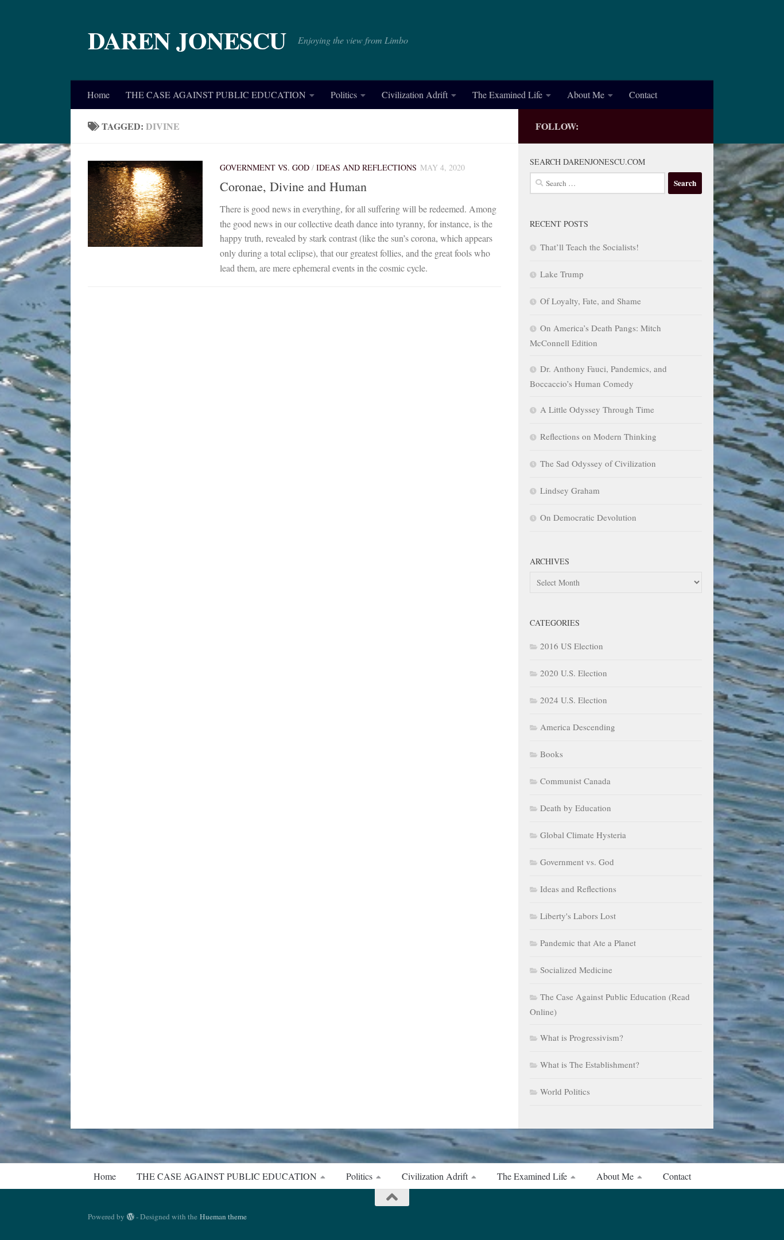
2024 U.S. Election (573, 700)
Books (551, 754)
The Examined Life (507, 94)
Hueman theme (223, 1216)
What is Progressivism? (581, 1037)
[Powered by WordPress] (130, 1216)
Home (98, 94)
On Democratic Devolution (588, 517)
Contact (643, 94)
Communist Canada (575, 780)
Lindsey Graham (570, 490)
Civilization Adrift (415, 94)
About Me (585, 94)
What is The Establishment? (589, 1064)
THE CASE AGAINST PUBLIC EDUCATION (216, 94)
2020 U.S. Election (573, 673)
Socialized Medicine (576, 969)
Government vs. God (264, 167)
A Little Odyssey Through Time (597, 409)
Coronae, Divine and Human (293, 186)
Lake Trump (562, 274)
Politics (344, 94)
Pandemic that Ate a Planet (588, 942)
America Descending (577, 727)
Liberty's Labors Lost (578, 915)
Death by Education (575, 807)
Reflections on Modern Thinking (598, 436)
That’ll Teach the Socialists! (589, 247)
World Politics (565, 1091)
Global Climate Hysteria (583, 834)
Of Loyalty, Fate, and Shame (590, 301)
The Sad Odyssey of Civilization (598, 463)
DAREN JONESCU (187, 40)
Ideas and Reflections (366, 167)
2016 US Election (571, 646)
